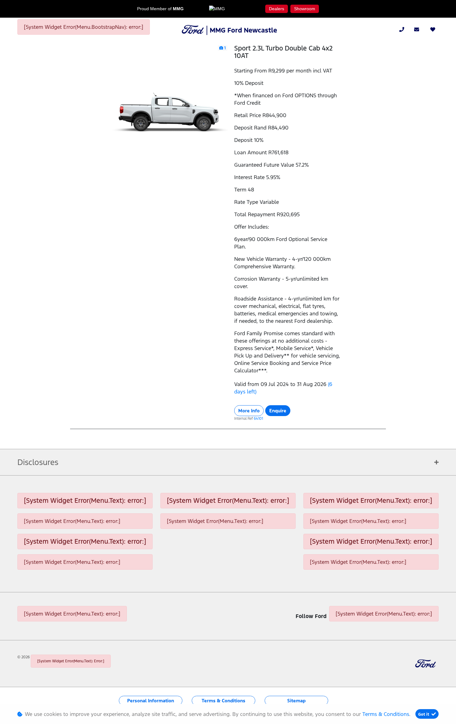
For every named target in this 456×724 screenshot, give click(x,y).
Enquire (277, 411)
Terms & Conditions (223, 701)
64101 (258, 418)
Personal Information (150, 701)
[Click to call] (401, 29)
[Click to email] (416, 29)
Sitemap (296, 701)
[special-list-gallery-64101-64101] (169, 103)
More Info (249, 411)
